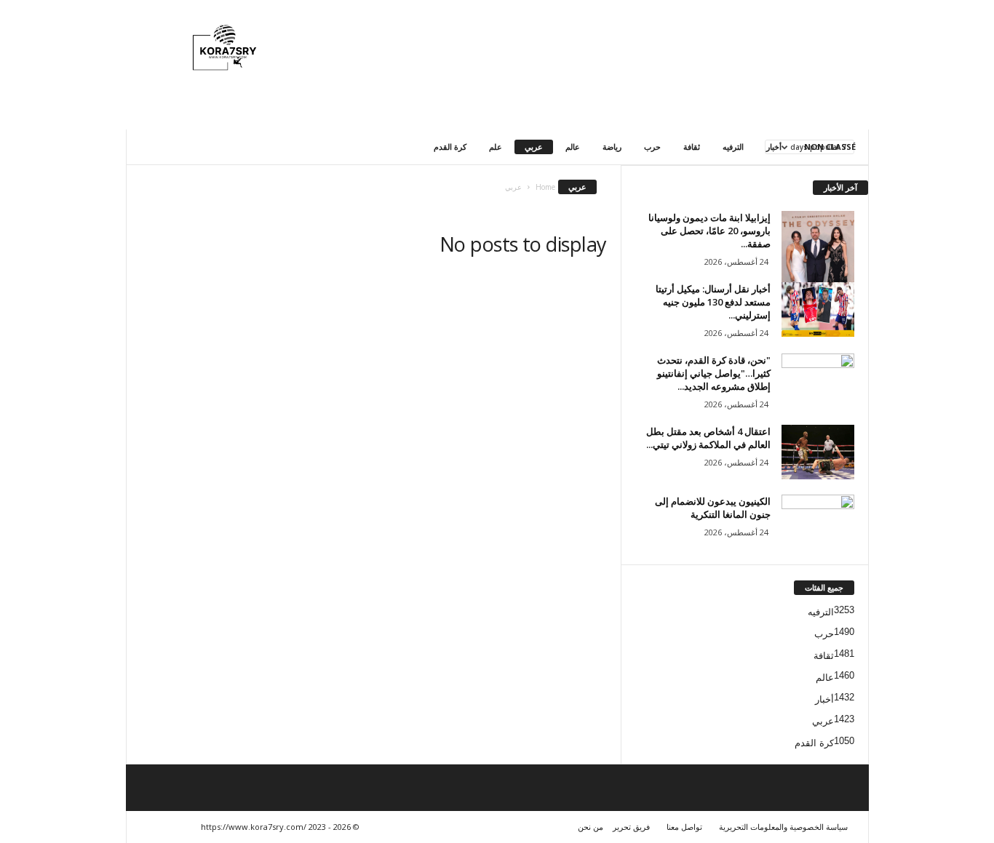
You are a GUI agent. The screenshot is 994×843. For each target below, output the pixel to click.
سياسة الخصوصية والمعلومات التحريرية (783, 826)
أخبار (774, 146)
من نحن (590, 826)
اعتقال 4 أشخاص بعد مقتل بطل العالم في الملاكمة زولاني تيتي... (708, 438)
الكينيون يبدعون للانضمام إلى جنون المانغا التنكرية (713, 508)
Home (545, 187)
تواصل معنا (684, 826)
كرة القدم (450, 146)
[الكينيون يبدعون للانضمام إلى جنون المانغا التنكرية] (818, 522)
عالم (572, 146)
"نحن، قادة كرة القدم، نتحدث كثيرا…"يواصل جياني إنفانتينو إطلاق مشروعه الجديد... (714, 373)
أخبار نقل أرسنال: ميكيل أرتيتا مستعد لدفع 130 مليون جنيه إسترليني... (713, 301)
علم (495, 146)
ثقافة (691, 146)
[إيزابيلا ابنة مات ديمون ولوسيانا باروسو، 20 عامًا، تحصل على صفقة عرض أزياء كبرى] (818, 271)
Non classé (830, 146)
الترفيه (733, 146)
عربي (534, 146)
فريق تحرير (631, 826)
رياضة (612, 146)
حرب (652, 146)
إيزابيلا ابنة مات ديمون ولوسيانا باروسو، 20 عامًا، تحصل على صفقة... (709, 230)
